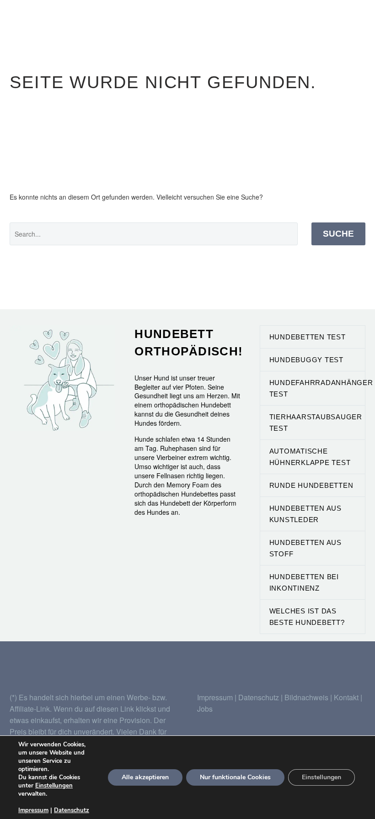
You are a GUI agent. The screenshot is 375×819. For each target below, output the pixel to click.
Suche (338, 233)
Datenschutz (259, 697)
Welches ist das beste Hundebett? (307, 616)
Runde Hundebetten (311, 485)
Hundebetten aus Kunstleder (305, 513)
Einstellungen (54, 786)
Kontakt (346, 697)
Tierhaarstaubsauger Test (315, 422)
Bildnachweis (306, 697)
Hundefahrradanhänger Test (317, 388)
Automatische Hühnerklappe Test (310, 456)
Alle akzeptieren (145, 777)
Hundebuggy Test (306, 360)
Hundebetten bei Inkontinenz (304, 582)
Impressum (215, 697)
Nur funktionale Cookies (235, 777)
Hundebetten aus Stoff (305, 548)
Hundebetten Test (307, 337)
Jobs (205, 708)
